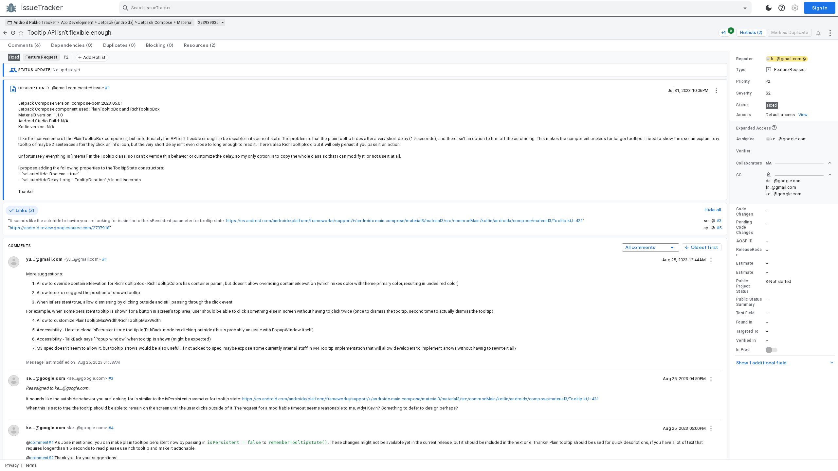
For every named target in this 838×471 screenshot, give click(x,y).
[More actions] (830, 32)
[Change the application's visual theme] (768, 7)
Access (743, 115)
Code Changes (744, 212)
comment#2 (42, 457)
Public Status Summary (749, 302)
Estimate (744, 263)
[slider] (731, 255)
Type (740, 69)
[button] (784, 69)
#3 (719, 220)
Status (742, 105)
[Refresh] (13, 33)
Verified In (746, 340)
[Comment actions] (711, 259)
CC (739, 175)
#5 (719, 227)
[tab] (24, 45)
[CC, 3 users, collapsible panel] (799, 175)
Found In (744, 322)
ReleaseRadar (749, 252)
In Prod (743, 349)
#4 (110, 427)
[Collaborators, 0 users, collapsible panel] (799, 163)
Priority (743, 81)
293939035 (208, 22)
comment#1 (42, 442)
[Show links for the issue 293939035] (222, 22)
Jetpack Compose (155, 22)
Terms (31, 465)
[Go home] (5, 33)
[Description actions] (716, 90)
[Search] (126, 8)
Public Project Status (743, 286)
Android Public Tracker (34, 22)
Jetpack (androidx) (116, 22)
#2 (104, 259)
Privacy (12, 465)
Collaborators (749, 163)
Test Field (745, 313)
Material (184, 22)
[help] (781, 7)
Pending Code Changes (744, 227)
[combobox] (436, 8)
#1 (107, 87)
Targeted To (747, 331)
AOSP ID (744, 241)
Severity (744, 93)
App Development (77, 22)
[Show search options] (745, 8)
